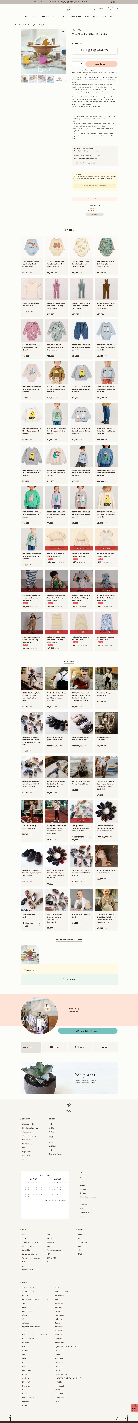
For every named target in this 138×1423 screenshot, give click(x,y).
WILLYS (57, 1390)
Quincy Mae (59, 1358)
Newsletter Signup (55, 1154)
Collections (18, 25)
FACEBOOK (52, 1146)
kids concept (26, 1386)
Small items (84, 1205)
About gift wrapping (29, 1136)
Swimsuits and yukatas (88, 1197)
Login (51, 1124)
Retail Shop (26, 1147)
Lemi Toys (25, 1401)
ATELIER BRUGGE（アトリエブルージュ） (36, 1299)
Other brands (59, 1342)
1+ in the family (60, 1398)
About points (26, 1132)
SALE (81, 1216)
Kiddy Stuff (26, 1382)
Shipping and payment (30, 1128)
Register (51, 1128)
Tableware (81, 1246)
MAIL (82, 1047)
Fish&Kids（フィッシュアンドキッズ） (35, 1335)
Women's (81, 1234)
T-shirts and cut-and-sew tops (32, 1242)
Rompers (83, 1193)
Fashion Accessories (54, 1250)
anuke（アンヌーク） (29, 1291)
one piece (83, 1189)
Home (11, 25)
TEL (107, 1047)
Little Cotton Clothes (62, 1291)
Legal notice (26, 1151)
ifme (23, 1362)
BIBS (24, 1307)
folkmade (25, 1342)
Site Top (25, 1159)
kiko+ (24, 1390)
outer (82, 1177)
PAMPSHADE (59, 1350)
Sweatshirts (26, 1250)
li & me (24, 1405)
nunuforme (59, 1338)
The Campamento (61, 1374)
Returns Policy (27, 1140)
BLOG (51, 1142)
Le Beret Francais (28, 1398)
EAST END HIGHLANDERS (31, 1327)
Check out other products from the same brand (95, 185)
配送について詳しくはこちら (94, 52)
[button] (74, 63)
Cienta (24, 1315)
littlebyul (58, 1287)
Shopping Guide (28, 1124)
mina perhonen (60, 1315)
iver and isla (26, 1370)
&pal (24, 1303)
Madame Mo (59, 1303)
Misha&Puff (58, 1323)
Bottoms (83, 1185)
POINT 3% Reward (87, 1030)
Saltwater (58, 1366)
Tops (81, 1181)
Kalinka (25, 1374)
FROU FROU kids (28, 1338)
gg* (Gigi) (25, 1350)
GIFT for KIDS (51, 1258)
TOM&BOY (58, 1382)
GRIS (24, 1354)
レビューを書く (94, 214)
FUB (23, 1346)
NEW (81, 1208)
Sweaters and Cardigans (30, 1254)
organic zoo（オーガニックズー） (66, 1346)
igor (23, 1366)
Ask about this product (94, 199)
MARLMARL (58, 1307)
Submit (96, 8)
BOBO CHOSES (27, 1311)
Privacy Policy (27, 1144)
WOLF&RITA (59, 1394)
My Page (51, 1132)
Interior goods (83, 1242)
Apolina (25, 1295)
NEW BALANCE (60, 1331)
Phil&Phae (58, 1354)
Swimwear (50, 1242)
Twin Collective (60, 1386)
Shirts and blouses (28, 1246)
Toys (79, 1238)
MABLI (57, 1299)
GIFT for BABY (85, 1212)
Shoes (82, 1201)
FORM (57, 1047)
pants (24, 1266)
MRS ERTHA (59, 1327)
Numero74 (58, 1335)
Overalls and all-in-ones (30, 1270)
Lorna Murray (59, 1295)
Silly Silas (58, 1370)
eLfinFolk (25, 1331)
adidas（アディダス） (29, 1287)
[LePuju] (69, 8)
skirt (48, 1234)
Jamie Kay (25, 1378)
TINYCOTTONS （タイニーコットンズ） (68, 1378)
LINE (50, 1150)
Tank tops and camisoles (31, 1258)
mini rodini (58, 1319)
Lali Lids (25, 1394)
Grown (24, 1358)
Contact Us (26, 1155)
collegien (25, 1323)
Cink (23, 1319)
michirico (58, 1311)
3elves (57, 1401)
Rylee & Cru (59, 1362)
